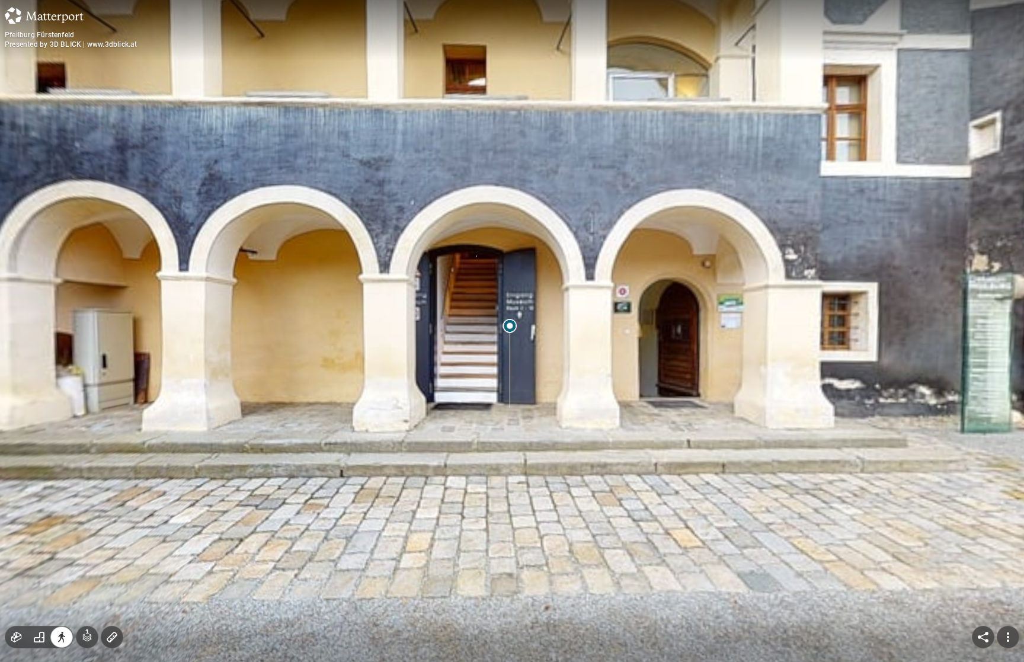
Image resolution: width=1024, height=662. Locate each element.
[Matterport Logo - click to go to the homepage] (44, 15)
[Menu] (1008, 637)
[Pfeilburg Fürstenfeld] (512, 331)
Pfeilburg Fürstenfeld (39, 35)
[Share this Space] (983, 637)
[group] (39, 637)
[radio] (16, 637)
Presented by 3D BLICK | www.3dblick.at (71, 44)
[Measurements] (112, 637)
